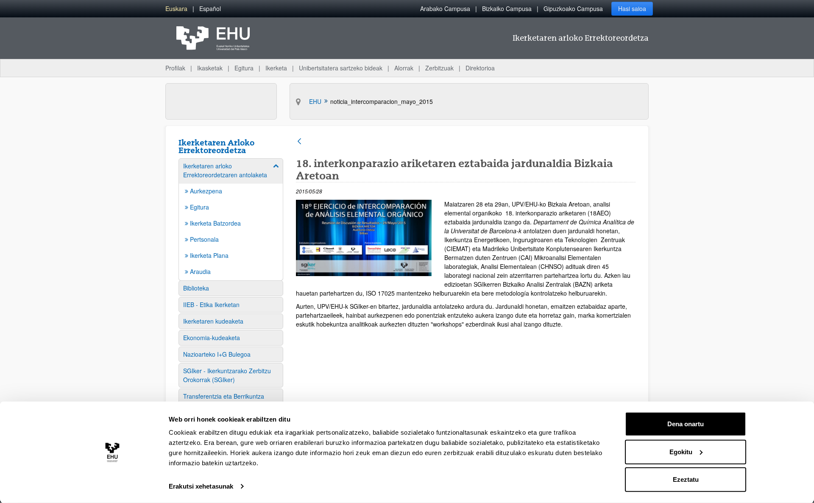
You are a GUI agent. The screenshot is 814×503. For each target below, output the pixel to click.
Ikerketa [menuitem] (276, 68)
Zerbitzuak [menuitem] (439, 68)
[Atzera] (299, 142)
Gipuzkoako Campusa (573, 8)
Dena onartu (685, 424)
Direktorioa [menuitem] (480, 68)
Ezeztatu (686, 479)
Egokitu (680, 451)
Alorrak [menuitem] (403, 68)
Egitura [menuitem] (244, 68)
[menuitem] (176, 8)
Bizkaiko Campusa (507, 8)
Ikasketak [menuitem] (210, 68)
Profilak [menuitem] (175, 68)
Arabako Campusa (445, 8)
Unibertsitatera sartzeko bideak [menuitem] (340, 68)
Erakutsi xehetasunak (201, 486)
